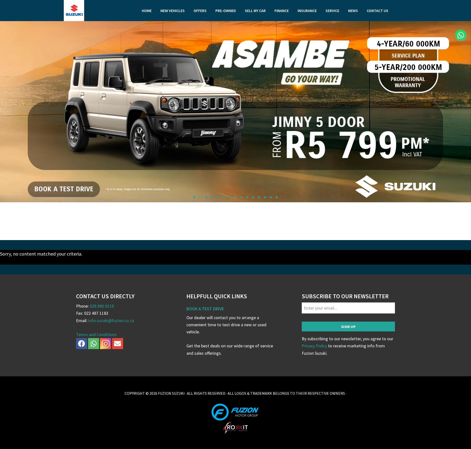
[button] (194, 197)
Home (147, 10)
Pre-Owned (225, 10)
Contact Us (377, 10)
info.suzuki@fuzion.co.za (111, 320)
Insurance (307, 10)
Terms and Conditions (96, 334)
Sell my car (255, 10)
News (353, 10)
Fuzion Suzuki (100, 10)
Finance (282, 10)
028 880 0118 (102, 306)
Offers (200, 10)
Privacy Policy (314, 346)
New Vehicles (172, 10)
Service (332, 10)
